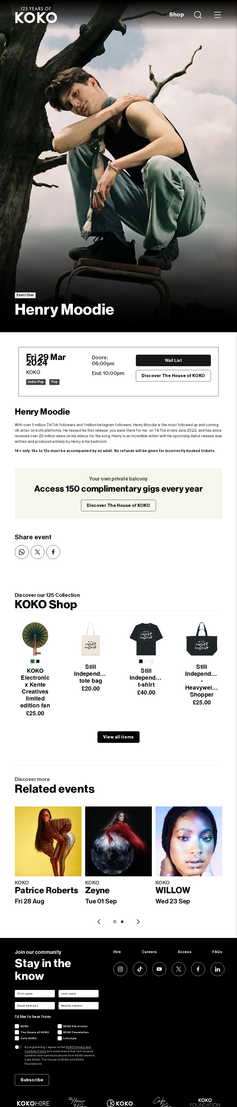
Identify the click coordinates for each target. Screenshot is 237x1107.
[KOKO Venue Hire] (33, 1103)
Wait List (173, 360)
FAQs (217, 952)
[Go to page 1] (114, 921)
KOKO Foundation (76, 1032)
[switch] (18, 1047)
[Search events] (198, 14)
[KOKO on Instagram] (120, 969)
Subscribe (32, 1080)
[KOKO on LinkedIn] (218, 969)
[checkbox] (17, 1026)
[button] (32, 661)
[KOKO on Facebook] (198, 969)
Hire (117, 952)
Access (185, 952)
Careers (149, 952)
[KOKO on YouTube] (159, 969)
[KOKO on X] (179, 969)
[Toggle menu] (217, 14)
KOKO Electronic (75, 1026)
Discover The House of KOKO (173, 376)
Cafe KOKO (28, 1038)
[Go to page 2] (122, 921)
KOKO (24, 1026)
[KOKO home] (36, 15)
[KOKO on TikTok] (140, 969)
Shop (176, 15)
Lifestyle (70, 1038)
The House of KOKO (34, 1032)
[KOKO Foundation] (205, 1102)
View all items (118, 737)
